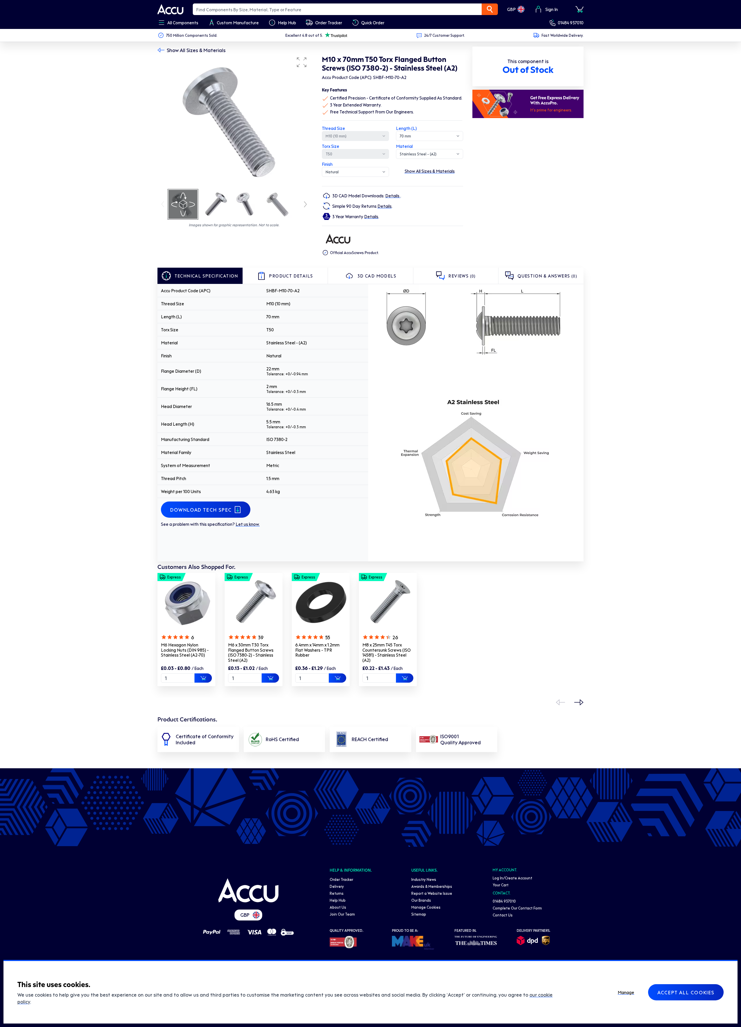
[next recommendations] (579, 702)
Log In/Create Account (512, 878)
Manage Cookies (426, 907)
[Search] (490, 9)
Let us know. (248, 524)
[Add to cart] (203, 678)
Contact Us (503, 915)
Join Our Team (342, 914)
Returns (337, 893)
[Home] (248, 890)
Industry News (423, 879)
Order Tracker (341, 879)
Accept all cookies (685, 992)
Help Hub (338, 900)
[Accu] (170, 9)
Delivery (337, 886)
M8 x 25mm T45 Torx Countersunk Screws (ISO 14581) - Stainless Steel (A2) (386, 652)
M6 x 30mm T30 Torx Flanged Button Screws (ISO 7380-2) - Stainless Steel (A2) (251, 652)
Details (392, 195)
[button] (301, 62)
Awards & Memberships (431, 886)
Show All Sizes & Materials (196, 50)
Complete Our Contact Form (517, 908)
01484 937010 (571, 22)
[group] (233, 121)
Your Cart (501, 885)
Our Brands (421, 900)
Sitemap (418, 914)
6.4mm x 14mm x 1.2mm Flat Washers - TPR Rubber (317, 649)
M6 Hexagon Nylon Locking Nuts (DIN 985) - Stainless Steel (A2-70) (185, 649)
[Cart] (579, 9)
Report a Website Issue (431, 893)
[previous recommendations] (560, 702)
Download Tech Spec (201, 509)
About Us (338, 907)
